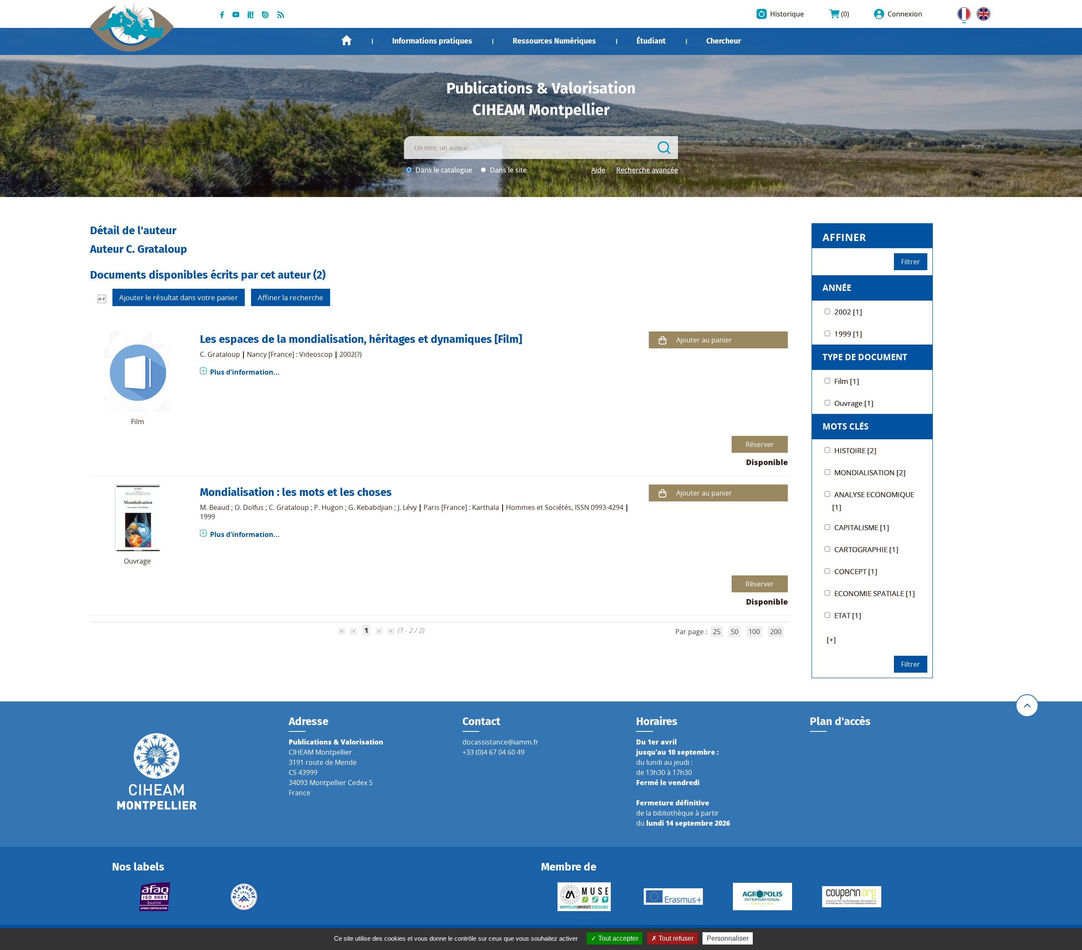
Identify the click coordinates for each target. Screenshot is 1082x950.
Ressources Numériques (554, 41)
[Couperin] (851, 896)
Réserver (760, 444)
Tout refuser (675, 938)
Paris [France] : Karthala (461, 507)
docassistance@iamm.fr (500, 742)
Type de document (864, 357)
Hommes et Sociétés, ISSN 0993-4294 (564, 507)
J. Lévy (407, 507)
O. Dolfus (249, 507)
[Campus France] (244, 896)
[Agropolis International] (762, 896)
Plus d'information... (245, 372)
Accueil (346, 40)
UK (981, 12)
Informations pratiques (432, 41)
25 (717, 631)
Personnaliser (728, 938)
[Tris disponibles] (102, 298)
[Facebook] (222, 14)
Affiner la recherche (290, 297)
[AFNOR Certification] (155, 896)
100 (754, 631)
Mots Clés (845, 426)
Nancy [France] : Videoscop (290, 354)
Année (836, 287)
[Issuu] (265, 14)
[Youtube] (235, 14)
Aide (598, 170)
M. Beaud (215, 507)
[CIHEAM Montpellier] (157, 770)
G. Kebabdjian (370, 507)
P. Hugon (328, 507)
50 (734, 631)
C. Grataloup (220, 354)
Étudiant (651, 41)
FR (961, 12)
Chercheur (723, 41)
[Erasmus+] (673, 896)
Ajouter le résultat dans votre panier (178, 297)
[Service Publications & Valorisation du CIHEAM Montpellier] (132, 22)
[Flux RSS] (280, 14)
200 (775, 631)
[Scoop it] (251, 14)
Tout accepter (617, 938)
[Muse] (584, 896)
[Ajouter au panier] (662, 340)
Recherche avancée (647, 170)
